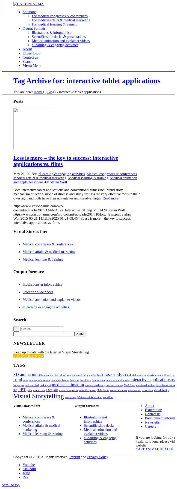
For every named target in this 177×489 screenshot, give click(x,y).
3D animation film (48, 375)
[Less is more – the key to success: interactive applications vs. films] (34, 148)
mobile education (145, 385)
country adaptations (39, 380)
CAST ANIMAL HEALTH (154, 449)
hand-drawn (98, 380)
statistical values (118, 390)
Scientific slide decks (38, 292)
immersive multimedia (118, 380)
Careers (150, 426)
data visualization (60, 380)
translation (147, 390)
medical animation (68, 384)
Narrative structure (165, 385)
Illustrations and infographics (95, 419)
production (39, 390)
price (29, 390)
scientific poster (87, 390)
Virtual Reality (161, 390)
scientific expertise (68, 390)
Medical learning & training (88, 178)
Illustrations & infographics (42, 284)
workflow (108, 397)
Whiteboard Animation (89, 397)
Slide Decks (103, 390)
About (149, 406)
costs (25, 380)
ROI (55, 390)
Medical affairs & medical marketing (39, 178)
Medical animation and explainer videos (51, 299)
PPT (22, 389)
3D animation (25, 374)
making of (45, 385)
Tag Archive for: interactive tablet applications (86, 81)
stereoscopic (134, 390)
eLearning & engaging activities (61, 174)
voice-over (71, 397)
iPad (173, 380)
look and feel (32, 385)
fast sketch (85, 380)
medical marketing (95, 385)
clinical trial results (133, 375)
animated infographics (84, 375)
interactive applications (150, 379)
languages (18, 385)
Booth (100, 375)
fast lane (74, 380)
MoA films (129, 385)
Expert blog (153, 410)
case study (113, 374)
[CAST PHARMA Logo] (28, 4)
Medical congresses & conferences (112, 174)
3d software (65, 375)
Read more (110, 198)
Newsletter (153, 422)
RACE (49, 390)
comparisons (150, 375)
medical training (114, 385)
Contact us (152, 414)
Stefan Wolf (58, 182)
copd (17, 379)
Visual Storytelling (38, 396)
